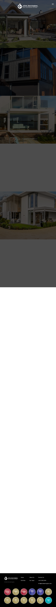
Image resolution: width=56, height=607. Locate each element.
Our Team (32, 580)
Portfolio (23, 580)
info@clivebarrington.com (45, 583)
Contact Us (41, 577)
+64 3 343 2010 (42, 580)
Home (22, 577)
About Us (32, 577)
